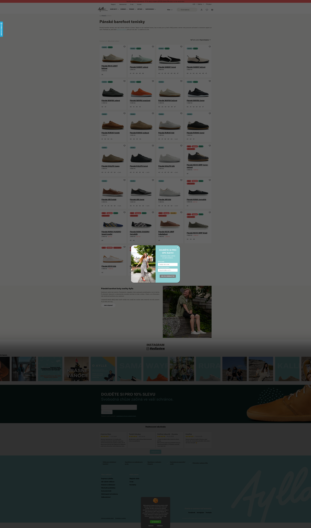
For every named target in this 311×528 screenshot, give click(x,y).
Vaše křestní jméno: (164, 267)
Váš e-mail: (161, 261)
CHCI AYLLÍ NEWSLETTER (167, 276)
